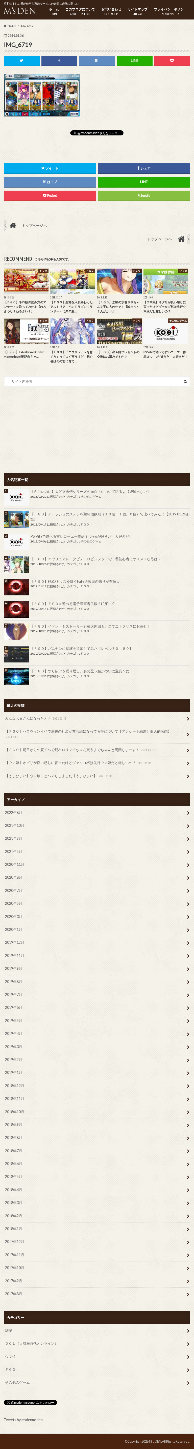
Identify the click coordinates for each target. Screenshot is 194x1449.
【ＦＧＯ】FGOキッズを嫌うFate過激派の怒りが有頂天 (75, 581)
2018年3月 (13, 1202)
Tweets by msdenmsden (23, 1420)
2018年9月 (13, 1124)
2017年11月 (14, 1255)
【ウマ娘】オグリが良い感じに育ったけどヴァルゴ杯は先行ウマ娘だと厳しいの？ (78, 762)
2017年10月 (14, 1267)
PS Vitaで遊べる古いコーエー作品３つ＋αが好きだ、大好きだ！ (81, 536)
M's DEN (155, 1441)
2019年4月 (13, 1033)
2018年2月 (13, 1216)
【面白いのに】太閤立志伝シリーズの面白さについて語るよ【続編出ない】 (90, 491)
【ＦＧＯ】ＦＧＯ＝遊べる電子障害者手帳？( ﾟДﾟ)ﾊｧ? (72, 603)
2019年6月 (13, 1007)
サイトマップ (138, 11)
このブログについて (80, 11)
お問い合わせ (111, 11)
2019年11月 (14, 955)
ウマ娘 (10, 1356)
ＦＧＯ (84, 524)
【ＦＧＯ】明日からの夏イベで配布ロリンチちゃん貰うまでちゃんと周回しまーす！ (80, 750)
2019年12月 (14, 942)
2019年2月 (13, 1059)
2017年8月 (13, 1294)
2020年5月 (13, 903)
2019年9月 (13, 968)
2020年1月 (13, 929)
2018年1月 (13, 1228)
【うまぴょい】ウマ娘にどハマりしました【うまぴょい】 (58, 776)
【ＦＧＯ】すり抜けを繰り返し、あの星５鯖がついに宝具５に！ (81, 671)
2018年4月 (13, 1190)
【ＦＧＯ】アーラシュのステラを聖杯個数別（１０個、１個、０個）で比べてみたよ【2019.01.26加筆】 (109, 517)
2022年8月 (13, 812)
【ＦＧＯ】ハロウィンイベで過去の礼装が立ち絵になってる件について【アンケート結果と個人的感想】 (88, 734)
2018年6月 (13, 1163)
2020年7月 (13, 890)
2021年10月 (14, 825)
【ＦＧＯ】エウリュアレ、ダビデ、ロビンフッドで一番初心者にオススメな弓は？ (95, 559)
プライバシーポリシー (170, 11)
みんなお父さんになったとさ (35, 718)
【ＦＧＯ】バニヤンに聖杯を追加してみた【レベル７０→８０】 (81, 648)
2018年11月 (14, 1098)
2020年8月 (13, 877)
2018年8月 (13, 1137)
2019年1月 (13, 1072)
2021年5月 (13, 851)
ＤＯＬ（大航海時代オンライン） (31, 1343)
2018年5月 (13, 1176)
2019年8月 (13, 981)
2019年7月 (13, 994)
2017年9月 (13, 1281)
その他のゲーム (91, 496)
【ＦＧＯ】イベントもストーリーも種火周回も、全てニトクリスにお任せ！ (90, 626)
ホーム (54, 11)
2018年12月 (14, 1085)
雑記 (8, 1330)
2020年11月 (14, 864)
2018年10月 (14, 1112)
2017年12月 (14, 1241)
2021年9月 (13, 838)
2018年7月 (13, 1151)
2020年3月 (13, 916)
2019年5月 (13, 1020)
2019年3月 (13, 1046)
